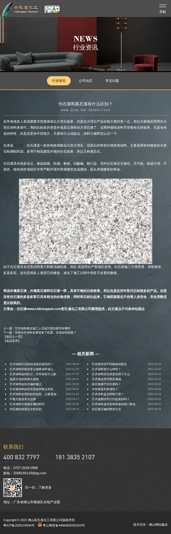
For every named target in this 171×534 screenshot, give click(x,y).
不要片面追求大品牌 (23, 399)
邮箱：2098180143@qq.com (24, 473)
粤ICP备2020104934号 (19, 525)
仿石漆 (18, 145)
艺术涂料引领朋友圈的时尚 (27, 404)
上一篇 (36, 328)
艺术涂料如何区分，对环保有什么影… (34, 374)
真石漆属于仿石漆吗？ (106, 384)
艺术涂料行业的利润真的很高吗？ (31, 364)
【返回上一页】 (13, 336)
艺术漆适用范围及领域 (106, 379)
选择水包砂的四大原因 (24, 379)
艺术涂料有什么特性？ (106, 369)
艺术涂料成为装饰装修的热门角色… (115, 404)
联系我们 (13, 447)
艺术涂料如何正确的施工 (26, 384)
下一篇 (39, 332)
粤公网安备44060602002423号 (63, 525)
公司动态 (85, 80)
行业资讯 (58, 80)
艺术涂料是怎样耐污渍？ (108, 394)
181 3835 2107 (75, 457)
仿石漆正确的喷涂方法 (106, 409)
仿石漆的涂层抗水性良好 (26, 409)
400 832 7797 (21, 457)
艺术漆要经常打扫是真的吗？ (111, 399)
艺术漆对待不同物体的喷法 (109, 364)
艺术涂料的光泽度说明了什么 (111, 374)
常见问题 (112, 80)
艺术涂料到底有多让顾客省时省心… (33, 369)
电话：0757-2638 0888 (20, 468)
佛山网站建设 (158, 524)
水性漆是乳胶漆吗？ (105, 389)
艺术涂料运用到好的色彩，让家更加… (34, 394)
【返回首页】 (12, 340)
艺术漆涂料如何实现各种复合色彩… (33, 389)
